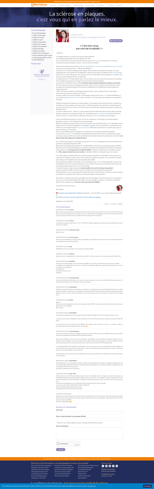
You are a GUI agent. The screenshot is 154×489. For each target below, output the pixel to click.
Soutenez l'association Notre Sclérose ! (70, 193)
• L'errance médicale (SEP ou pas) (41, 55)
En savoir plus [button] (92, 486)
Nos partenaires (82, 478)
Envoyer (60, 449)
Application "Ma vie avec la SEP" (40, 467)
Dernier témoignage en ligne (39, 476)
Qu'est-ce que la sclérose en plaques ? (41, 465)
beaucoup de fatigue (116, 66)
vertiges (85, 66)
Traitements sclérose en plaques (40, 469)
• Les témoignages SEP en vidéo (41, 57)
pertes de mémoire (97, 66)
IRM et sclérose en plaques (62, 476)
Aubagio (68, 134)
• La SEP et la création (38, 51)
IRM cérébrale (114, 72)
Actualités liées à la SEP (84, 469)
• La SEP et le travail (37, 37)
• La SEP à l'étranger (37, 48)
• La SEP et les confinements (40, 53)
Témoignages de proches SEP (39, 474)
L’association (52, 5)
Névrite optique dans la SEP (85, 467)
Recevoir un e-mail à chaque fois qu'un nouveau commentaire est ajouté (80, 423)
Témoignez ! (41, 79)
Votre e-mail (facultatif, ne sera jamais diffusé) (71, 416)
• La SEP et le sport (37, 40)
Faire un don (100, 5)
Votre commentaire (62, 426)
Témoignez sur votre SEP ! (38, 478)
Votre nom (59, 410)
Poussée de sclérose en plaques (63, 465)
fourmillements (102, 113)
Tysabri (99, 162)
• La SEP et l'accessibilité (39, 46)
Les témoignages (78, 5)
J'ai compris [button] (147, 486)
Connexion (111, 5)
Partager (106, 204)
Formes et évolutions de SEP (63, 471)
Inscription (119, 5)
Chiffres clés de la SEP (84, 476)
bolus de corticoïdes (83, 127)
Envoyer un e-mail (106, 476)
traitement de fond (74, 97)
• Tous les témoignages (38, 33)
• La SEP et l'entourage (38, 35)
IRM (70, 79)
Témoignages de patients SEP (39, 471)
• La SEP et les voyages (38, 44)
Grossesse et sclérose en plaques (64, 469)
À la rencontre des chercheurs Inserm (88, 465)
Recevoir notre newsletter (108, 471)
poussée (94, 141)
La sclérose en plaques (65, 5)
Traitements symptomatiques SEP (64, 467)
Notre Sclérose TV (83, 471)
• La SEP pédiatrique (37, 60)
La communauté (89, 5)
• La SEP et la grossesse (38, 42)
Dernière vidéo (82, 474)
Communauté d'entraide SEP (63, 474)
